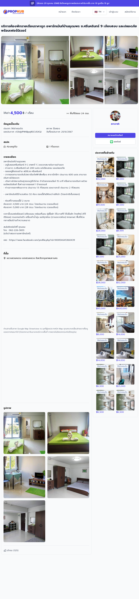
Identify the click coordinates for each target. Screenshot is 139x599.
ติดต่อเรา (76, 11)
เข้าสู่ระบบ (113, 11)
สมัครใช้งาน (130, 11)
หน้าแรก (62, 11)
